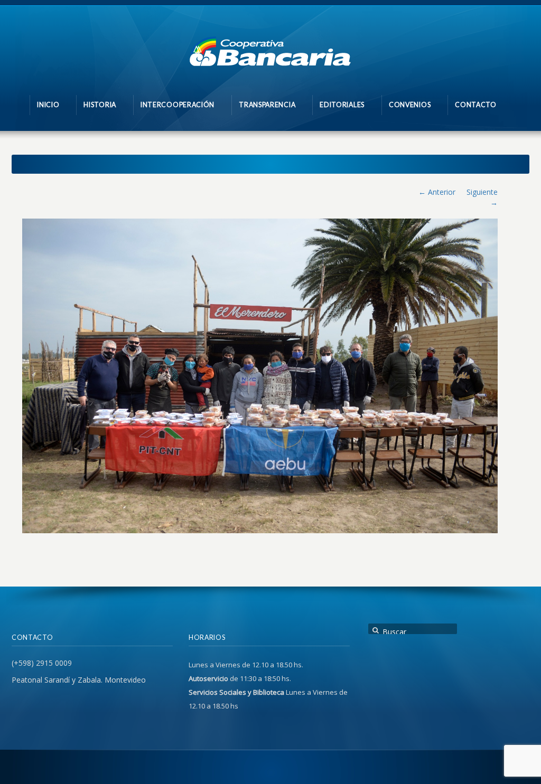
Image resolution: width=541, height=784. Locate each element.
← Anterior (436, 192)
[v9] (260, 376)
